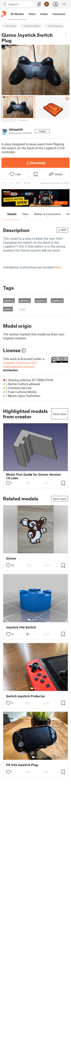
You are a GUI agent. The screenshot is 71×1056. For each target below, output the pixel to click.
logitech (41, 300)
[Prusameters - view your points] (46, 4)
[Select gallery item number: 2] (33, 619)
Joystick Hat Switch (21, 627)
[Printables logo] (4, 14)
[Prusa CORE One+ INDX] (35, 198)
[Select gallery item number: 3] (36, 619)
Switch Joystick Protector (25, 696)
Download (37, 163)
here (57, 267)
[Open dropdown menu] (65, 34)
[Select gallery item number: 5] (41, 619)
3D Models (10, 26)
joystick (9, 300)
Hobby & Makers (32, 26)
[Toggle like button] (8, 483)
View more (59, 414)
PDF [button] (63, 230)
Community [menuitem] (60, 14)
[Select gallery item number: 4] (39, 619)
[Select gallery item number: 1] (28, 619)
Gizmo (11, 558)
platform (57, 300)
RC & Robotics (55, 26)
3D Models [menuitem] (17, 14)
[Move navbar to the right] (67, 14)
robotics (25, 300)
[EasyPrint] (39, 4)
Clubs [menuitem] (44, 14)
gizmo (8, 309)
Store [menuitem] (32, 14)
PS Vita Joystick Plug (22, 765)
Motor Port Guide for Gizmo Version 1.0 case (33, 476)
